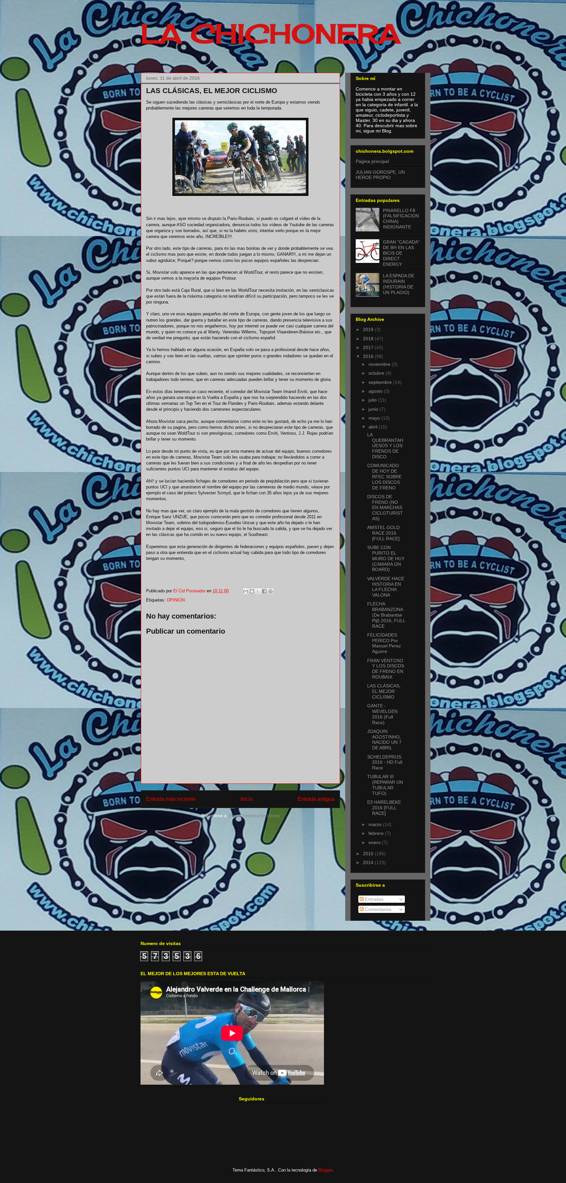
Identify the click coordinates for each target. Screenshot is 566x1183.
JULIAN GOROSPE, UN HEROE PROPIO (380, 174)
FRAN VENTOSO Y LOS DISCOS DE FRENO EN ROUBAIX (385, 669)
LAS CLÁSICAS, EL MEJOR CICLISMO (384, 691)
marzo (375, 824)
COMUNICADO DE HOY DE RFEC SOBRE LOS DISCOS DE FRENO (384, 476)
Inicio (246, 799)
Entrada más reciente (171, 799)
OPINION (176, 600)
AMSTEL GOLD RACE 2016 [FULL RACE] (383, 533)
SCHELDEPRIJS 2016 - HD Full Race (384, 762)
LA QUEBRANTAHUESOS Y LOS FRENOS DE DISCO (385, 445)
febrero (376, 833)
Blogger (325, 1170)
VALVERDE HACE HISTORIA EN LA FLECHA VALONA (385, 587)
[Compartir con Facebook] (264, 591)
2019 (369, 329)
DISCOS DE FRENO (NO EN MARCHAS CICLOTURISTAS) (385, 507)
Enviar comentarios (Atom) (254, 815)
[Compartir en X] (258, 591)
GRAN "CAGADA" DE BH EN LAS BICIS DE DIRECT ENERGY (401, 252)
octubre (377, 373)
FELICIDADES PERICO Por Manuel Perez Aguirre (384, 643)
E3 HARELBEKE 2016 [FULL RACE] (384, 807)
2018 (369, 338)
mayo (374, 418)
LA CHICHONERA (270, 33)
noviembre (380, 364)
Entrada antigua (316, 799)
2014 (369, 862)
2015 (369, 853)
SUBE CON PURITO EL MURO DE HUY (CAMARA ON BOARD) (386, 558)
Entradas (374, 899)
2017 (369, 347)
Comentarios (377, 909)
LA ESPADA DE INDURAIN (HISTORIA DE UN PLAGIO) (398, 284)
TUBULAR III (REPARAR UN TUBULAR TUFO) (385, 785)
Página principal (372, 161)
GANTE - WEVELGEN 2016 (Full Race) (382, 714)
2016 (369, 356)
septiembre (380, 382)
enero (375, 842)
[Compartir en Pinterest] (270, 591)
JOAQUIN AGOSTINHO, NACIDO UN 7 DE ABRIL (384, 739)
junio (374, 409)
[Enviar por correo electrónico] (245, 591)
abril (373, 426)
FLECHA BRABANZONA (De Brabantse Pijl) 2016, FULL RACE (386, 614)
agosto (376, 391)
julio (373, 400)
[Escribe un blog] (252, 591)
